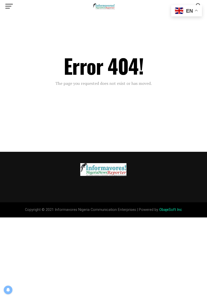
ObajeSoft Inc (170, 210)
